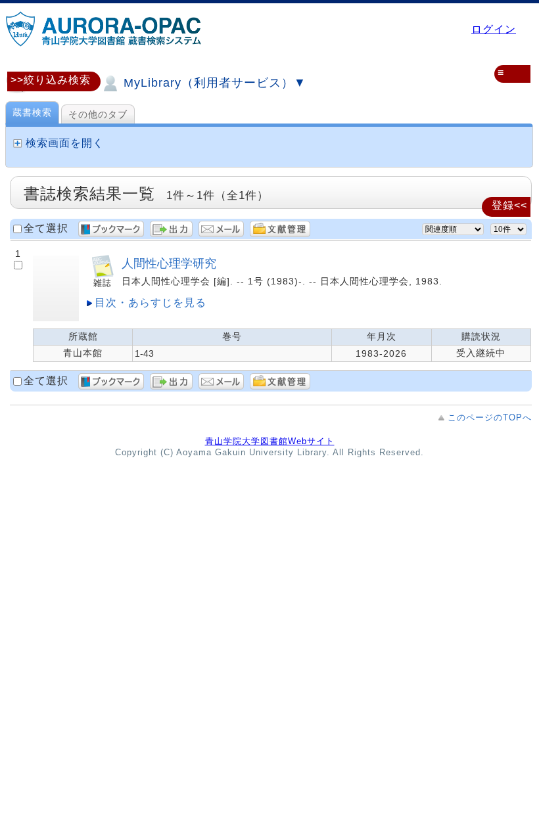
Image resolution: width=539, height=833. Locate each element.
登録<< (509, 205)
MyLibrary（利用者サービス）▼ (213, 82)
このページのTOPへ (490, 417)
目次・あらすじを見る (150, 302)
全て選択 (46, 228)
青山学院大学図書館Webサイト (270, 441)
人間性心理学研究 (169, 263)
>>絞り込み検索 (51, 79)
